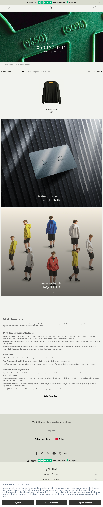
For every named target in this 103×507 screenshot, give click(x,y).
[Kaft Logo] (51, 7)
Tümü (23, 72)
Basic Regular (34, 72)
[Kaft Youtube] (54, 453)
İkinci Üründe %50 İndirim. (47, 2)
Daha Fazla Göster (51, 396)
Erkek (17, 65)
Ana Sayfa (9, 65)
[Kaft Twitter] (60, 453)
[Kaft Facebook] (37, 453)
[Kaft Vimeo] (48, 453)
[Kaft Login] (3, 8)
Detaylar (62, 2)
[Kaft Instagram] (42, 453)
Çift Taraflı (45, 72)
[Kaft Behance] (66, 453)
